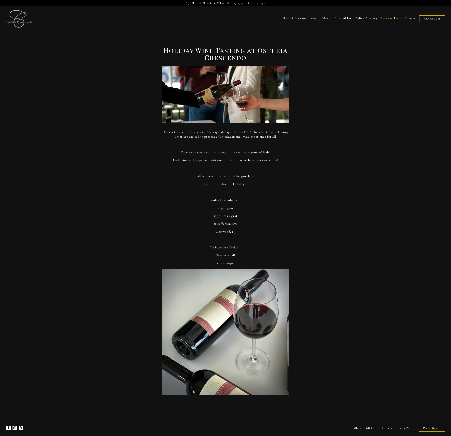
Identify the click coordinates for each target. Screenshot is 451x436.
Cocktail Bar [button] (343, 18)
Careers (387, 428)
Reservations (432, 18)
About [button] (314, 18)
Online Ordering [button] (366, 18)
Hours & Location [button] (295, 18)
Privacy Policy (405, 428)
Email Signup (431, 428)
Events (386, 18)
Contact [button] (410, 18)
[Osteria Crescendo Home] (19, 18)
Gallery (356, 428)
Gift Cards (372, 428)
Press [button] (397, 18)
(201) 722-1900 (257, 3)
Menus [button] (326, 18)
